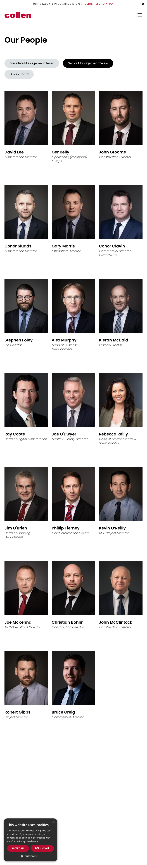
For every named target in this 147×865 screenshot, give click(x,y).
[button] (30, 856)
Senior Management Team (88, 63)
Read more (32, 841)
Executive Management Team (32, 63)
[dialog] (30, 839)
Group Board (19, 74)
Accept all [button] (18, 848)
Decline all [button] (42, 848)
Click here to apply (99, 4)
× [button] (53, 822)
